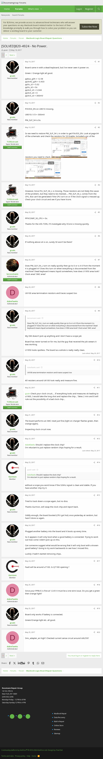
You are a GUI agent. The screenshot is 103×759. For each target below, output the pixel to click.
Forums (19, 8)
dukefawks (30, 444)
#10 (98, 360)
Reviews (57, 729)
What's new (33, 8)
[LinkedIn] (19, 663)
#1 (99, 62)
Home (7, 8)
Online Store (58, 725)
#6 (99, 236)
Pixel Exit (59, 750)
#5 (99, 212)
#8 (99, 287)
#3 (99, 127)
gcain (5, 50)
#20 (98, 632)
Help (28, 756)
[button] (41, 8)
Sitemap (57, 733)
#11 (98, 388)
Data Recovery (59, 717)
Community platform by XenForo (24, 750)
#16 (98, 525)
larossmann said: (34, 318)
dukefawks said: (33, 367)
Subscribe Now (89, 26)
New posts (5, 15)
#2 (99, 103)
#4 (99, 185)
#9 (99, 311)
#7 (99, 260)
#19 (98, 608)
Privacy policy (20, 756)
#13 (98, 439)
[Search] (99, 8)
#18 (98, 585)
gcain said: (31, 469)
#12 (98, 415)
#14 (98, 462)
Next (11, 55)
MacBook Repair (60, 713)
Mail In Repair (59, 721)
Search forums (18, 15)
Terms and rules (7, 756)
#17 (98, 561)
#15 (98, 495)
